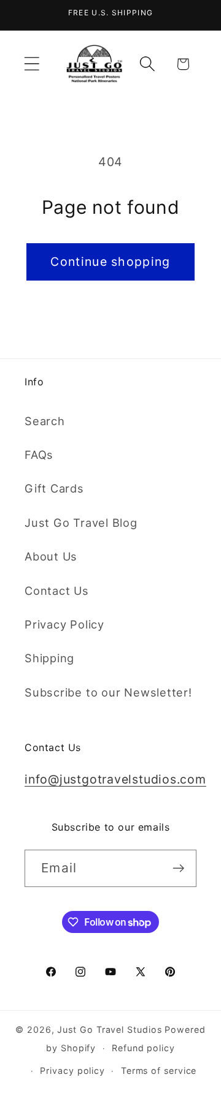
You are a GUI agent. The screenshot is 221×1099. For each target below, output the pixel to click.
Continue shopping (110, 261)
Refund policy (143, 1048)
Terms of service (159, 1070)
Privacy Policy (64, 624)
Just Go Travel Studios (109, 1029)
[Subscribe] (178, 868)
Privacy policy (72, 1070)
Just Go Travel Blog (81, 522)
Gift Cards (54, 488)
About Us (51, 556)
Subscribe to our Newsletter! (108, 692)
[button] (31, 64)
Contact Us (57, 590)
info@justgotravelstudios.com (115, 779)
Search (45, 421)
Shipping (49, 658)
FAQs (39, 454)
